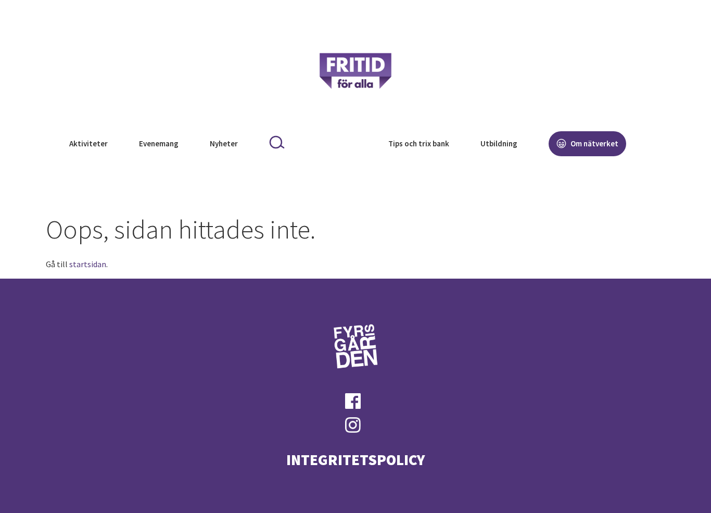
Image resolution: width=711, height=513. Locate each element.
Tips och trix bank (418, 143)
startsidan (87, 264)
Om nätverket (593, 143)
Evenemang (159, 143)
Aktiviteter (88, 143)
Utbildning (498, 143)
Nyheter (224, 143)
